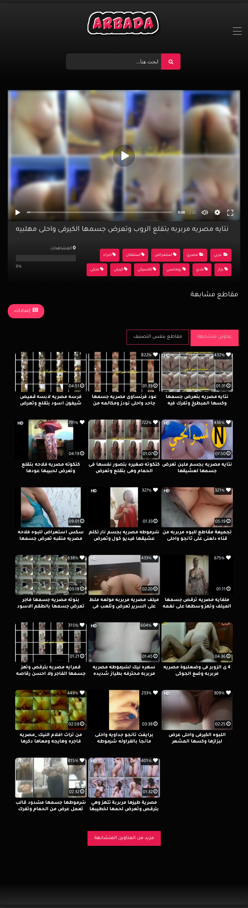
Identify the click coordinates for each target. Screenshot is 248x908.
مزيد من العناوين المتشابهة (124, 838)
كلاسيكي (145, 270)
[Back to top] (227, 888)
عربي (218, 255)
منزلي (94, 270)
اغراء (107, 255)
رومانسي (173, 270)
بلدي (200, 270)
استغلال (133, 255)
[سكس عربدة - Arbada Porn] (124, 25)
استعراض (163, 255)
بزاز (220, 270)
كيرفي (118, 270)
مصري (192, 255)
